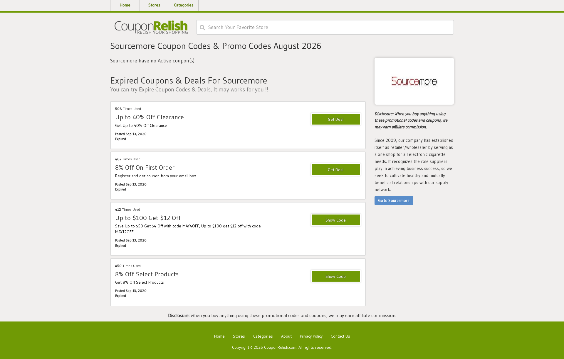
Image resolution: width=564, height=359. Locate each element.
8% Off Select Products (147, 274)
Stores (239, 336)
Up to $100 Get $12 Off (148, 218)
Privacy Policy (311, 336)
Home (219, 336)
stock (335, 277)
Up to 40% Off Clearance (149, 117)
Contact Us (340, 336)
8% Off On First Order (144, 167)
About (286, 336)
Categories (263, 336)
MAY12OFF (336, 220)
